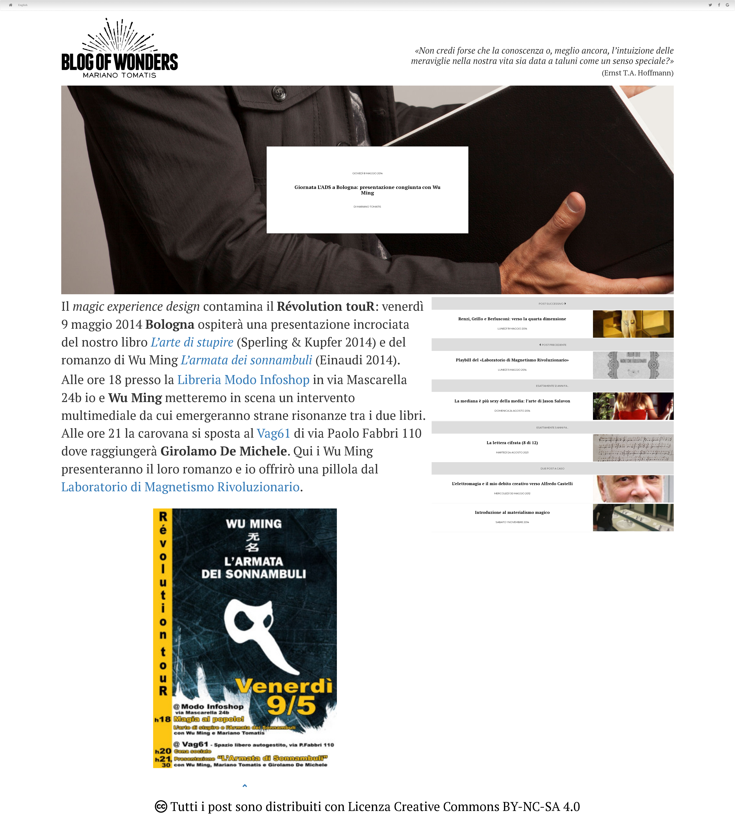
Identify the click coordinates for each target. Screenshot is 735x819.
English (22, 5)
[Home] (10, 5)
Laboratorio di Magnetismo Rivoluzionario (180, 486)
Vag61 (274, 433)
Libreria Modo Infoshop (243, 379)
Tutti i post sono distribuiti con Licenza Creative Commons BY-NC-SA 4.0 (373, 806)
